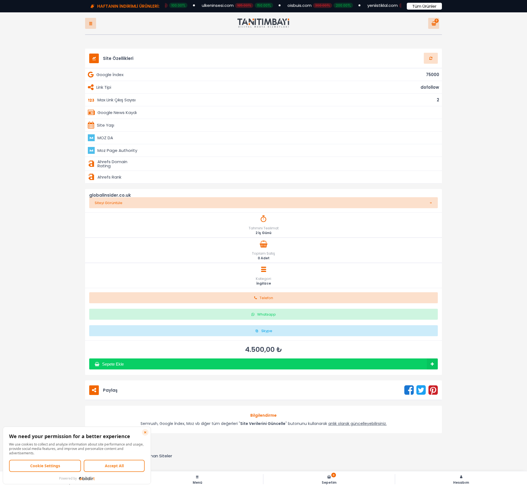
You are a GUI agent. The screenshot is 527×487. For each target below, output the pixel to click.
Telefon (266, 303)
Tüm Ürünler (424, 6)
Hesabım (461, 482)
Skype (266, 336)
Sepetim (329, 479)
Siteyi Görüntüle (108, 208)
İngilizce (263, 289)
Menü (197, 482)
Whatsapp (266, 319)
